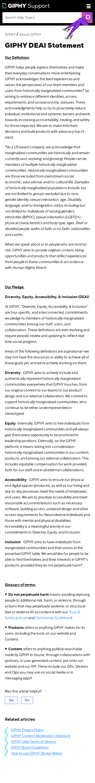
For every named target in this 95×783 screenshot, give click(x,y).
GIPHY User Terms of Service (33, 741)
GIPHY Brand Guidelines (30, 747)
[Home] (26, 6)
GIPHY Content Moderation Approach (41, 736)
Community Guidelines (53, 618)
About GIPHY (30, 34)
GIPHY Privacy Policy (27, 730)
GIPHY (10, 34)
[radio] (11, 700)
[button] (88, 6)
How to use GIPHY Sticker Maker (36, 753)
